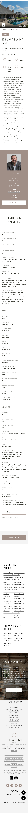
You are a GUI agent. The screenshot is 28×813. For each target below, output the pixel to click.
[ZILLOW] (20, 785)
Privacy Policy (21, 802)
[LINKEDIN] (16, 785)
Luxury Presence (18, 794)
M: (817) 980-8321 (14, 711)
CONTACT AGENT (14, 202)
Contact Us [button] (14, 690)
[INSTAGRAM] (11, 785)
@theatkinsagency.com (15, 709)
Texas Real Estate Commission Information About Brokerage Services (14, 761)
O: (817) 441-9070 (14, 712)
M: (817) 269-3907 (14, 719)
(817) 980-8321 (14, 186)
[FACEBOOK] (7, 785)
